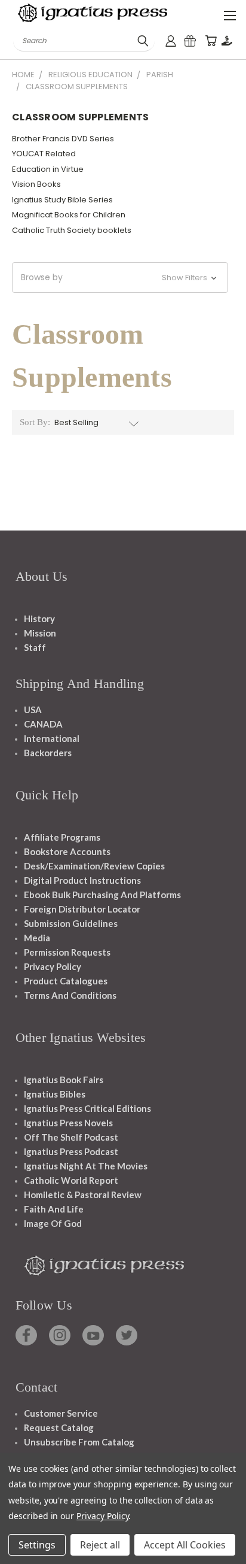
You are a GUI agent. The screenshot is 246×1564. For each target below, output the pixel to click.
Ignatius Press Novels (68, 1122)
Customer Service (61, 1413)
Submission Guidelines (71, 923)
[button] (120, 277)
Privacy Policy (52, 966)
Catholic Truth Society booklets (71, 230)
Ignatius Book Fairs (63, 1079)
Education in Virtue (48, 169)
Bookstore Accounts (67, 851)
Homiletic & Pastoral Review (83, 1194)
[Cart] (211, 41)
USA (33, 709)
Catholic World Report (71, 1180)
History (39, 618)
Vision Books (36, 184)
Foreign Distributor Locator (82, 909)
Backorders (48, 752)
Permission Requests (67, 952)
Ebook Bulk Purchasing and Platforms (102, 894)
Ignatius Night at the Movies (85, 1165)
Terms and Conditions (70, 995)
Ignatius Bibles (54, 1094)
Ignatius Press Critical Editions (87, 1108)
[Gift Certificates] (190, 41)
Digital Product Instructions (82, 880)
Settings (37, 1544)
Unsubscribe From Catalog (79, 1441)
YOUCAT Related (44, 153)
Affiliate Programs (62, 837)
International (51, 738)
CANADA (43, 724)
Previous (18, 1552)
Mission (40, 633)
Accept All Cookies (185, 1544)
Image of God (53, 1223)
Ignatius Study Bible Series (62, 199)
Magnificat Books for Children (68, 214)
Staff (35, 647)
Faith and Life (54, 1209)
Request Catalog (59, 1427)
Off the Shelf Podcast (71, 1137)
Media (37, 937)
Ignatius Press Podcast (71, 1151)
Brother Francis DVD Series (63, 138)
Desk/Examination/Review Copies (94, 865)
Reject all (100, 1544)
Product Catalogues (65, 980)
